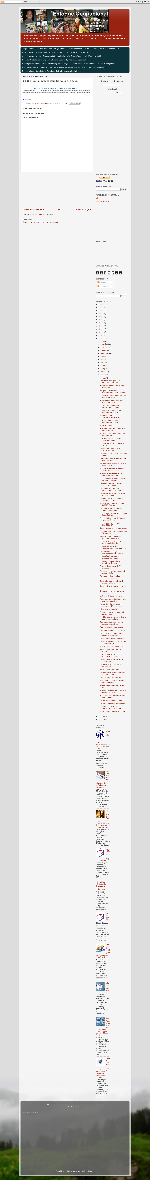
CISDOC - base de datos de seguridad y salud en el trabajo (55, 88)
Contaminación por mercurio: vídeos (113, 528)
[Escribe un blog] (72, 103)
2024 (101, 304)
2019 (101, 320)
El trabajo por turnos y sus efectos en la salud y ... (112, 592)
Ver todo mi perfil (102, 202)
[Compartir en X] (75, 103)
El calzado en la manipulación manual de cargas (111, 401)
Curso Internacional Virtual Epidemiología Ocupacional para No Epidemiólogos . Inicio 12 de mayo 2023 (61, 56)
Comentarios (104, 286)
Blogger (91, 1171)
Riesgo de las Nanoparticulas (111, 700)
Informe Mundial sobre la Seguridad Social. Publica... (113, 514)
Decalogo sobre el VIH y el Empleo (113, 703)
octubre (104, 350)
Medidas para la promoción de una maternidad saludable (113, 618)
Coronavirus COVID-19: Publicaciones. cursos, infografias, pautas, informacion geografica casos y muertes (63, 67)
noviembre (105, 347)
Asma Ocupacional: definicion (111, 669)
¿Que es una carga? (107, 425)
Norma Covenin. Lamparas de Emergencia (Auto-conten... (111, 605)
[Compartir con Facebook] (77, 103)
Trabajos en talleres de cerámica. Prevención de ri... (112, 469)
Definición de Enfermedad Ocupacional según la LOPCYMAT (101, 886)
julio (102, 359)
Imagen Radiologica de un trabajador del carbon (110, 557)
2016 (101, 329)
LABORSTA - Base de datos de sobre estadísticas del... (111, 542)
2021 (101, 314)
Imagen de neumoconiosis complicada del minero (110, 562)
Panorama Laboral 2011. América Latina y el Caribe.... (112, 519)
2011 (101, 716)
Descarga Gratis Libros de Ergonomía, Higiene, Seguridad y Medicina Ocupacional (54, 60)
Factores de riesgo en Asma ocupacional (110, 665)
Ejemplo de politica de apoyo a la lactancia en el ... (112, 613)
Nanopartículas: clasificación (110, 677)
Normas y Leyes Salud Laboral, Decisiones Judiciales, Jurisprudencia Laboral (52, 71)
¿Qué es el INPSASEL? (108, 987)
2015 (101, 332)
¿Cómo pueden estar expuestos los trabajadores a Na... (113, 691)
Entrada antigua (83, 209)
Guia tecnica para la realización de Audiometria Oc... (113, 459)
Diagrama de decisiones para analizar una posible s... (111, 634)
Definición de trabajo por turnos (111, 596)
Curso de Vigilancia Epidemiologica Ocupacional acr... (113, 642)
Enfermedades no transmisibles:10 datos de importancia (113, 479)
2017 (101, 326)
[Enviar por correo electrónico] (70, 103)
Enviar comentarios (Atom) (43, 214)
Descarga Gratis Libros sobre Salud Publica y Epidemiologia (45, 64)
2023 (101, 307)
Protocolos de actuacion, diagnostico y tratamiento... (111, 655)
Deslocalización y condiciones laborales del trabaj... (111, 484)
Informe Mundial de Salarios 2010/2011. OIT (110, 524)
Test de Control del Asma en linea (112, 646)
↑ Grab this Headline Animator (75, 1106)
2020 (101, 317)
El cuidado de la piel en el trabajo (112, 711)
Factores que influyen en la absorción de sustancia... (110, 381)
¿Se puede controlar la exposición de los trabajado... (112, 681)
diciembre (104, 344)
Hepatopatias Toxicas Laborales (112, 638)
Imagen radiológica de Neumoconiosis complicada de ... (113, 547)
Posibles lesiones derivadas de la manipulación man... (112, 434)
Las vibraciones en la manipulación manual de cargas (113, 396)
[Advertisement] (56, 190)
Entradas (102, 282)
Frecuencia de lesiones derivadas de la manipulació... (112, 429)
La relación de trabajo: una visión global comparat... (112, 494)
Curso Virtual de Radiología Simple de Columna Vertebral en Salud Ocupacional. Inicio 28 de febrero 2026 (78, 49)
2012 (101, 341)
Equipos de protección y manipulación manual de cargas (113, 391)
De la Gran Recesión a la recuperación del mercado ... (111, 489)
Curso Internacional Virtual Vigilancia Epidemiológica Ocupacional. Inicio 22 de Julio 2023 (56, 52)
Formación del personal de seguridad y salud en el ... (110, 577)
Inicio (59, 209)
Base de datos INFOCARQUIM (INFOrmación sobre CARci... (112, 707)
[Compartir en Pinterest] (79, 103)
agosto (103, 356)
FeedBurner (117, 93)
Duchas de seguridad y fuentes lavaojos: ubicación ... (111, 623)
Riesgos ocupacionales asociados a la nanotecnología (113, 673)
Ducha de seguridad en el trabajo (112, 630)
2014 (101, 335)
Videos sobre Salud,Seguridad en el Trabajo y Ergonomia (93, 64)
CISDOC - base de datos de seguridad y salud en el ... (110, 537)
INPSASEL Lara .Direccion (108, 917)
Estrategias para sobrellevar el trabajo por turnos (111, 582)
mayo (103, 365)
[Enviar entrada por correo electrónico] (66, 103)
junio (103, 362)
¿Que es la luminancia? (109, 609)
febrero (103, 375)
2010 (101, 719)
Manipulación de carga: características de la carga (110, 416)
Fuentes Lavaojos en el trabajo (111, 627)
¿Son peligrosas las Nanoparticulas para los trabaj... (113, 696)
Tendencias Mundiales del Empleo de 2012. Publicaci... (113, 504)
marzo (103, 372)
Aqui (29, 99)
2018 (101, 323)
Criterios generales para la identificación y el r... (110, 449)
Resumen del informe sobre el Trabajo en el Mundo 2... (111, 509)
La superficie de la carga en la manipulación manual (111, 411)
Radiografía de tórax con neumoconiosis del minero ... (111, 552)
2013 (101, 338)
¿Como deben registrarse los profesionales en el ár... (111, 474)
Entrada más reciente (33, 209)
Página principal (29, 49)
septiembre (105, 353)
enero (103, 378)
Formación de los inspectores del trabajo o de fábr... (112, 572)
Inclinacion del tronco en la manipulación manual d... (110, 421)
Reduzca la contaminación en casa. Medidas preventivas (113, 600)
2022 (101, 310)
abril (102, 369)
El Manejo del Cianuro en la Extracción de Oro (110, 439)
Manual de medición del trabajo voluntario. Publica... (111, 499)
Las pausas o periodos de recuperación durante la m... (111, 406)
